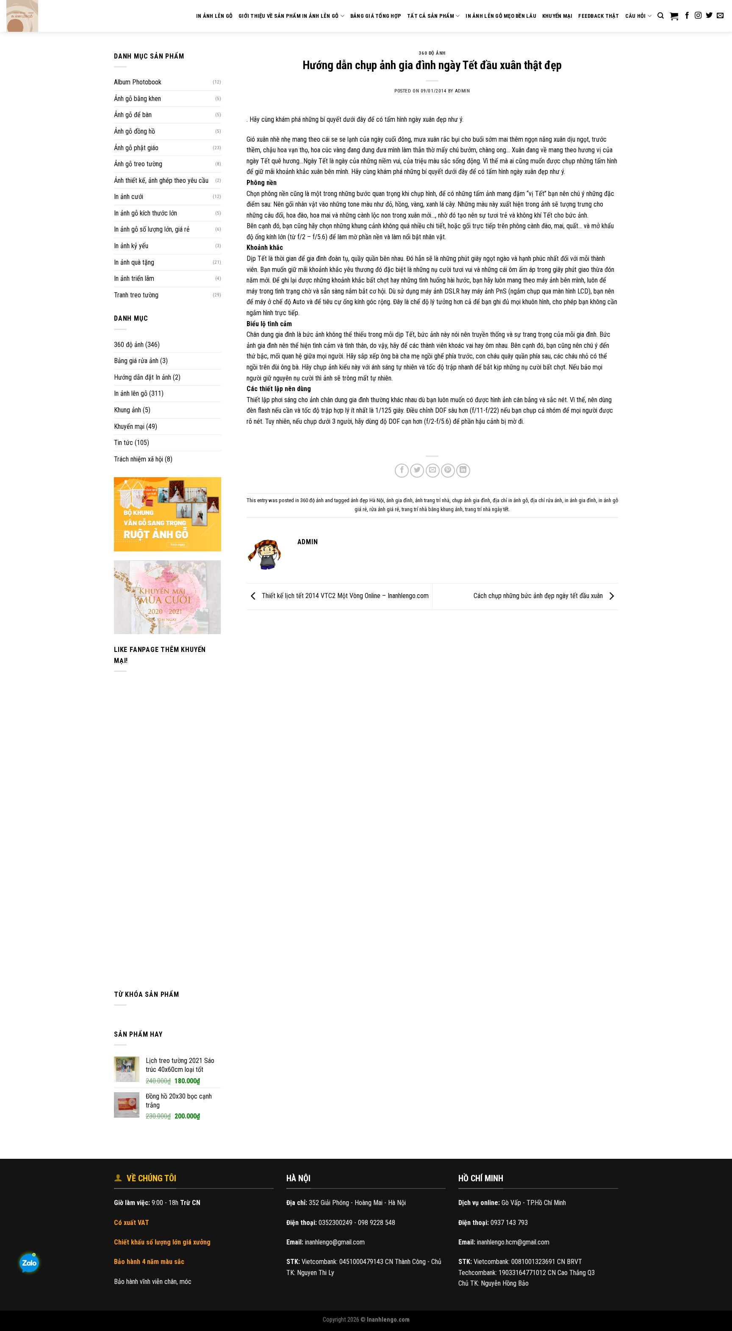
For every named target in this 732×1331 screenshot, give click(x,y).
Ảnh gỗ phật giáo (136, 148)
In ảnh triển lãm (134, 278)
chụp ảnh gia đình (471, 500)
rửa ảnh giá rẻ (384, 509)
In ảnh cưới (128, 197)
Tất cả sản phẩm (430, 16)
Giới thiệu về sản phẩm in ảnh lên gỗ (288, 16)
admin (462, 91)
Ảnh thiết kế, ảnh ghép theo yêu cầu (161, 180)
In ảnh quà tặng (134, 262)
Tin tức (123, 443)
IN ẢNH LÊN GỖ (214, 16)
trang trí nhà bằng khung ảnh (432, 509)
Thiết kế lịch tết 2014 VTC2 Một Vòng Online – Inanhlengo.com (344, 596)
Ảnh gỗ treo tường (138, 164)
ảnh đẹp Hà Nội (367, 500)
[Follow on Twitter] (709, 16)
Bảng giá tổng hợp (375, 16)
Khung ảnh (127, 410)
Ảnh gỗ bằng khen (137, 99)
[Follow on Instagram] (698, 16)
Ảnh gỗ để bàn (133, 115)
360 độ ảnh (129, 345)
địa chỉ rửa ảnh (546, 500)
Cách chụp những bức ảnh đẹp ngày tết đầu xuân (539, 596)
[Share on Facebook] (402, 471)
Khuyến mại (557, 16)
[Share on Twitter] (417, 471)
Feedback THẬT (598, 16)
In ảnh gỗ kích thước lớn (145, 213)
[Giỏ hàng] (674, 16)
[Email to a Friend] (433, 471)
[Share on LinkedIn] (463, 471)
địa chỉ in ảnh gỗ (510, 500)
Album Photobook (137, 82)
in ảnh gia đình (580, 500)
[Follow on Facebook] (687, 16)
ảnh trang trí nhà (432, 500)
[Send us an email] (720, 16)
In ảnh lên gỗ (130, 393)
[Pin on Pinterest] (448, 471)
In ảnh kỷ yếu (131, 246)
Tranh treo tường (136, 295)
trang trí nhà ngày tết (486, 509)
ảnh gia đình (399, 500)
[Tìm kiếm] (660, 16)
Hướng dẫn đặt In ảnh (142, 377)
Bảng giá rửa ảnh (136, 361)
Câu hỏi (635, 16)
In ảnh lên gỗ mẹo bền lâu (501, 16)
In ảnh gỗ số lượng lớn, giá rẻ (152, 229)
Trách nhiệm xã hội (138, 459)
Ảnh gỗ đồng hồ (134, 131)
